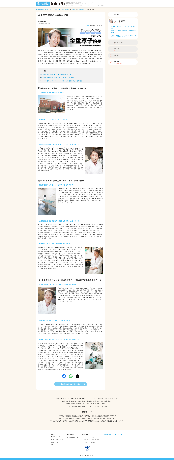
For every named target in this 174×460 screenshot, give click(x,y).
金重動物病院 (81, 9)
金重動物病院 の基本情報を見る (70, 384)
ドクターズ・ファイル (88, 437)
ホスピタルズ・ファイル (88, 442)
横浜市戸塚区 (65, 9)
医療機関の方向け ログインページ (113, 434)
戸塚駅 (73, 9)
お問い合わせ (54, 442)
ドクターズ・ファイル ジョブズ (90, 440)
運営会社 (53, 445)
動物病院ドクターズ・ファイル (44, 9)
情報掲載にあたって (72, 437)
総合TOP (53, 434)
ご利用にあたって (55, 436)
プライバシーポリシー (57, 439)
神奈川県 (57, 9)
